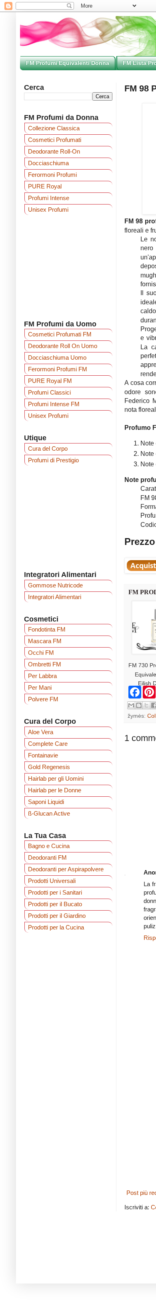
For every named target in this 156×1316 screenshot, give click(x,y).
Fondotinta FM (47, 629)
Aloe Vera (40, 732)
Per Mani (40, 687)
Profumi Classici (49, 392)
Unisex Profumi (48, 209)
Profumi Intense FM (54, 404)
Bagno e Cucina (49, 845)
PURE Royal (45, 186)
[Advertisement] (68, 518)
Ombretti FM (44, 664)
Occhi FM (41, 652)
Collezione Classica (54, 128)
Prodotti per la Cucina (56, 927)
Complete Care (48, 743)
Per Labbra (42, 675)
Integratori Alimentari (54, 596)
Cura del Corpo (48, 448)
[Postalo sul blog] (139, 705)
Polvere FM (43, 699)
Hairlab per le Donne (54, 790)
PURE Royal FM (50, 380)
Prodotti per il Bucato (55, 904)
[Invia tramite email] (131, 705)
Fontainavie (43, 755)
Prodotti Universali (52, 880)
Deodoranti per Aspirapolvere (66, 869)
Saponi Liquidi (46, 801)
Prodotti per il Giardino (57, 915)
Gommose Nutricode (55, 585)
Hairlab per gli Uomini (56, 778)
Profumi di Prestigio (53, 460)
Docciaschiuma (48, 163)
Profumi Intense (48, 197)
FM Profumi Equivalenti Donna (67, 63)
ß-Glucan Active (49, 813)
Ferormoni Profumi (52, 174)
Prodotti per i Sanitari (55, 892)
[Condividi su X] (146, 705)
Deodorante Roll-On (54, 151)
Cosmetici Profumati (54, 139)
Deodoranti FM (47, 857)
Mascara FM (45, 641)
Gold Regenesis (49, 766)
